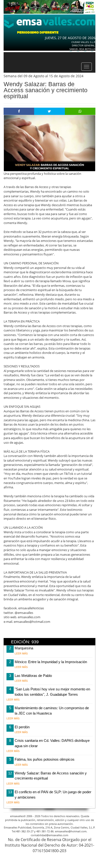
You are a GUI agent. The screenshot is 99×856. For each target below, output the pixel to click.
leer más (21, 653)
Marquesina (24, 648)
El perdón (22, 727)
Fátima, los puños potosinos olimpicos (44, 759)
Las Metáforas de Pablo (33, 676)
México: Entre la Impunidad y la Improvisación (51, 662)
